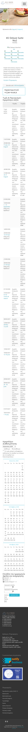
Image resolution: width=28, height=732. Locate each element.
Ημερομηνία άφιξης (9, 585)
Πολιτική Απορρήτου (7, 713)
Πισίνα (4, 703)
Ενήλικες (6, 595)
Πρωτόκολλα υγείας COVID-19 (10, 691)
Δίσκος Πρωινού (6, 705)
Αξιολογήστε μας (6, 696)
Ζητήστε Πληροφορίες (10, 80)
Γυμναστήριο (5, 701)
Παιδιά (6, 599)
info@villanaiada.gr (7, 626)
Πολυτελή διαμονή (7, 698)
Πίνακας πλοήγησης (7, 708)
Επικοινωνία (5, 693)
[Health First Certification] (12, 673)
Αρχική (14, 29)
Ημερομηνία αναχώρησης (11, 589)
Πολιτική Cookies (6, 710)
